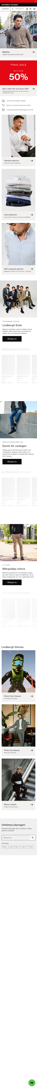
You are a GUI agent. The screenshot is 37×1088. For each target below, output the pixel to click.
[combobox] (18, 837)
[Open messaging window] (31, 1082)
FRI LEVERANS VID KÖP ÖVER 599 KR (13, 5)
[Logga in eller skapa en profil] (27, 9)
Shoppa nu (12, 339)
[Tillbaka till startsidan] (5, 8)
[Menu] (34, 8)
